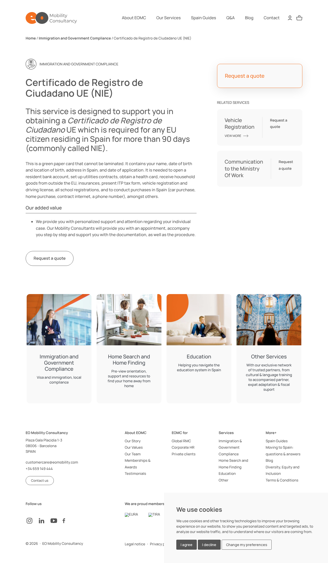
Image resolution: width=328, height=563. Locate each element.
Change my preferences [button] (246, 544)
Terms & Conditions (282, 480)
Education (227, 473)
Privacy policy (161, 544)
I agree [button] (186, 544)
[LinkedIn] (44, 520)
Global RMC (181, 441)
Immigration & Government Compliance (230, 448)
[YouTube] (56, 520)
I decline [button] (209, 544)
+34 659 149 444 (39, 468)
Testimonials (135, 473)
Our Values (134, 447)
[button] (40, 480)
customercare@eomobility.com (52, 462)
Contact (272, 18)
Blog (249, 18)
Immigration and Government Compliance (75, 38)
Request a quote (50, 258)
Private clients (184, 454)
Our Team (133, 454)
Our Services (168, 18)
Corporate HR (183, 447)
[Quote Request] (299, 17)
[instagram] (32, 521)
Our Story (133, 441)
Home (31, 38)
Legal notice (135, 544)
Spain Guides (203, 18)
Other (223, 480)
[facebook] (69, 521)
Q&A (230, 18)
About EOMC (134, 18)
